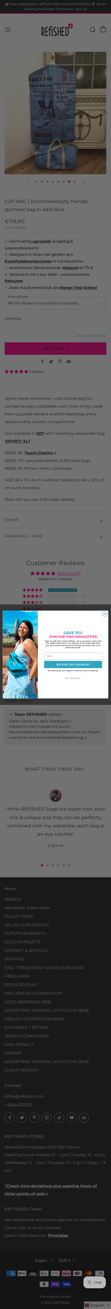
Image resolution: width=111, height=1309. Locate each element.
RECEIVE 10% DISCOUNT (73, 664)
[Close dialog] (104, 614)
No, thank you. (73, 678)
